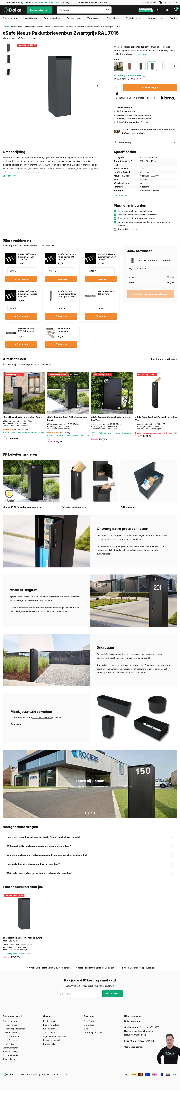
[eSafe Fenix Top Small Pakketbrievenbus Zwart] (156, 393)
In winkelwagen (150, 87)
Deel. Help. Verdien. (93, 1032)
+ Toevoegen (21, 279)
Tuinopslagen (93, 18)
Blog (86, 1029)
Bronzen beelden (52, 18)
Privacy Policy (49, 1044)
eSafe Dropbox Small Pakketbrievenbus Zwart (67, 418)
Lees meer (142, 54)
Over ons (89, 1016)
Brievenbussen (10, 18)
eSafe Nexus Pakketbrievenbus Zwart (22, 417)
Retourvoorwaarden (52, 1040)
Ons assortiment (12, 1016)
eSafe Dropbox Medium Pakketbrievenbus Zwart (111, 418)
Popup (144, 75)
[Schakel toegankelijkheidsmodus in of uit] (160, 2)
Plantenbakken (30, 18)
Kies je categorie (39, 10)
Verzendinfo (49, 1032)
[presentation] (174, 66)
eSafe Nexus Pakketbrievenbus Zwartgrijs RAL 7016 (23, 939)
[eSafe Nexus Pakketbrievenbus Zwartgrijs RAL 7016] (24, 913)
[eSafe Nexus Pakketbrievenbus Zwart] (24, 393)
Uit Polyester (11, 1040)
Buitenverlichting (10, 1051)
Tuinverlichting (74, 18)
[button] (98, 86)
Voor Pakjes (11, 1025)
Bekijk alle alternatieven (163, 359)
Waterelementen (133, 18)
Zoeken (108, 10)
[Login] (168, 10)
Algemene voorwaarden (54, 1036)
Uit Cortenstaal (12, 1036)
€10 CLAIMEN (112, 993)
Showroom (89, 1025)
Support (47, 1016)
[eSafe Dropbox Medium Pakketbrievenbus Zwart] (112, 393)
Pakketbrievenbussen (33, 26)
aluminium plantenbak (42, 717)
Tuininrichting (113, 18)
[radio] (118, 66)
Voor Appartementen (15, 1029)
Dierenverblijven (155, 18)
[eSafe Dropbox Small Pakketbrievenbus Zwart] (68, 393)
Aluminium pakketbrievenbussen (59, 26)
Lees (8, 176)
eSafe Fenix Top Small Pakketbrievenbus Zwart (156, 418)
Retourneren (49, 1029)
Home (5, 26)
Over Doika (89, 1021)
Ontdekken (16, 724)
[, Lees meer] (159, 10)
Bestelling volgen (51, 1025)
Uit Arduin (10, 1044)
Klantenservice (150, 2)
